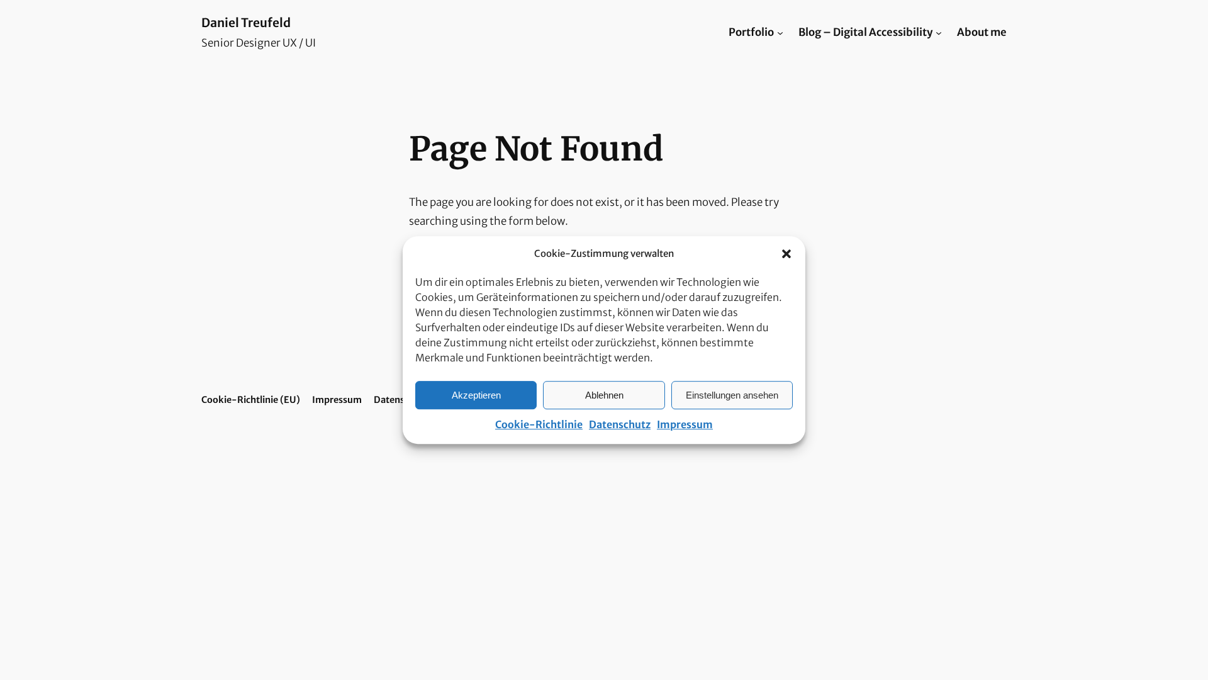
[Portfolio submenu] (780, 32)
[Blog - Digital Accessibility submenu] (939, 32)
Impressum (685, 424)
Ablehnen (604, 395)
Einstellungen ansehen (732, 395)
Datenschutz (620, 424)
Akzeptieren (476, 395)
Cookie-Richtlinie (539, 424)
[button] (786, 253)
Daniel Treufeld (246, 22)
